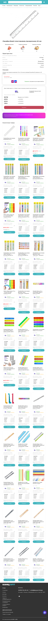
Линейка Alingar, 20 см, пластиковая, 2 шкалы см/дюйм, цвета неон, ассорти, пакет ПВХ (23, 331)
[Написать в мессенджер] (44, 612)
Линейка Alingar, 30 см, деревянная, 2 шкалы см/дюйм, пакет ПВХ (38, 521)
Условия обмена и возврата (6, 605)
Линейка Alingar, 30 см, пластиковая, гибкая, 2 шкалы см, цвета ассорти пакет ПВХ (23, 369)
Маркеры (16, 5)
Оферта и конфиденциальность (6, 599)
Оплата (4, 592)
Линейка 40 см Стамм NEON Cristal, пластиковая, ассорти (23, 483)
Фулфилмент (5, 607)
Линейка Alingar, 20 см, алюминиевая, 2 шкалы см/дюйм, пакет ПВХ (38, 445)
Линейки (40, 7)
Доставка (4, 594)
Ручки (3, 5)
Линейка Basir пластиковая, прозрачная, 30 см (9, 139)
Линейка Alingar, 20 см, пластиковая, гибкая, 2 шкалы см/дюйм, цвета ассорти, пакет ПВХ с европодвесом (8, 331)
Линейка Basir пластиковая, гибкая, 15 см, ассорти (38, 330)
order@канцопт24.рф (36, 590)
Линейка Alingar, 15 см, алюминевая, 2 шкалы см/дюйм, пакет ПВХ (9, 521)
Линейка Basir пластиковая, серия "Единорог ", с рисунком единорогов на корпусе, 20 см (38, 178)
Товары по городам (6, 614)
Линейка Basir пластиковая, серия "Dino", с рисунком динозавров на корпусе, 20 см (38, 140)
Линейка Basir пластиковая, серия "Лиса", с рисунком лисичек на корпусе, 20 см (24, 139)
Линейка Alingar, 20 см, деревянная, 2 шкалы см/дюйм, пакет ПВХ (9, 445)
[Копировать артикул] (8, 141)
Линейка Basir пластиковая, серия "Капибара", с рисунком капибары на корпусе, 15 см (24, 254)
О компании (4, 590)
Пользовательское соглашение (6, 602)
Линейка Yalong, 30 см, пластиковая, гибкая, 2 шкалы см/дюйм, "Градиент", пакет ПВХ (23, 407)
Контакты (4, 596)
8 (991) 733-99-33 (23, 590)
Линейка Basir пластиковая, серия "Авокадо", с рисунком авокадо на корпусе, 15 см (9, 254)
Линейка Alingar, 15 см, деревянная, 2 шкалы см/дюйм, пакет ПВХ (23, 521)
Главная (3, 7)
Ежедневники (28, 5)
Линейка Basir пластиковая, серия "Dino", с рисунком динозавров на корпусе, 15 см (38, 216)
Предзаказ (24, 107)
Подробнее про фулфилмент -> (11, 116)
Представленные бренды (7, 612)
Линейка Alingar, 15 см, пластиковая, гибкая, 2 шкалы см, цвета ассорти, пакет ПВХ (38, 369)
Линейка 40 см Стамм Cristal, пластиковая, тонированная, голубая (23, 445)
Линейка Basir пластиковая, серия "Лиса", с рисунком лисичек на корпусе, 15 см (24, 215)
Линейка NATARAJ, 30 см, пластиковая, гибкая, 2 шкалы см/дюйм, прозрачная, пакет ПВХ (38, 407)
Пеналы (35, 5)
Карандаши (9, 5)
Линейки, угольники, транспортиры (31, 7)
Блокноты (21, 5)
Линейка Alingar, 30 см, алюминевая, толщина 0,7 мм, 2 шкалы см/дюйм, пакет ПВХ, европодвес (9, 560)
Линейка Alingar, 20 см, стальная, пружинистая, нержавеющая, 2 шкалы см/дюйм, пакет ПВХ (9, 484)
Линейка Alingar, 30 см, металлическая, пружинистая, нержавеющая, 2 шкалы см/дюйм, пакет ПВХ (23, 561)
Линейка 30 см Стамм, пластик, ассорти (37, 483)
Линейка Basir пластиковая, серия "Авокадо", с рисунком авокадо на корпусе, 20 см (24, 178)
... (23, 7)
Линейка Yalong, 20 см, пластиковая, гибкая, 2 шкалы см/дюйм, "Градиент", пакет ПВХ (37, 293)
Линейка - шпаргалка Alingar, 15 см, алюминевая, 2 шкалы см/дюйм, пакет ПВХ (38, 560)
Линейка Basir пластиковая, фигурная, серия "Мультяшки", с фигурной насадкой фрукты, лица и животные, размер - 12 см (24, 293)
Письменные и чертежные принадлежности (14, 7)
